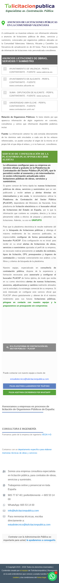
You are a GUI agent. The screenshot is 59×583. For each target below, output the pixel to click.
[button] (29, 70)
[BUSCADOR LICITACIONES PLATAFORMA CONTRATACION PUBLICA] (29, 315)
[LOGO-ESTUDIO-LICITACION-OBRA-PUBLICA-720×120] (29, 458)
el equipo (24, 570)
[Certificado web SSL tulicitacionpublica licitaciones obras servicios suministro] (32, 548)
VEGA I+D (46, 434)
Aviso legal (41, 577)
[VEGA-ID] (29, 438)
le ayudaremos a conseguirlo (40, 540)
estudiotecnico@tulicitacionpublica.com (29, 524)
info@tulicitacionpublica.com (23, 510)
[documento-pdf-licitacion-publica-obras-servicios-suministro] (29, 356)
